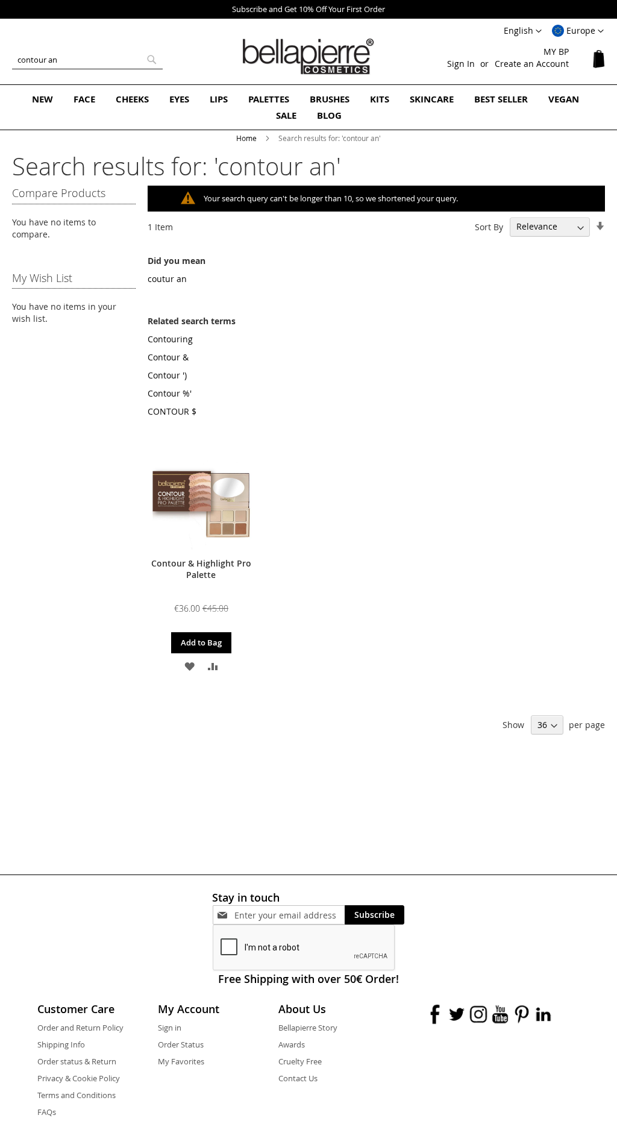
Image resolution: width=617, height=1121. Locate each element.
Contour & (168, 357)
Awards (291, 1044)
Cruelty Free (300, 1061)
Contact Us (298, 1078)
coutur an (167, 278)
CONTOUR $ (172, 411)
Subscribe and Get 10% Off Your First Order (308, 9)
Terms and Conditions (76, 1095)
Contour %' (170, 393)
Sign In (461, 63)
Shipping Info (61, 1044)
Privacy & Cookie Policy (78, 1078)
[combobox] (87, 59)
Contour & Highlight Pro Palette (201, 568)
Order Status (181, 1044)
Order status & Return (76, 1061)
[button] (578, 31)
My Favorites (181, 1061)
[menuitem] (42, 99)
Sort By (489, 226)
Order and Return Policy (80, 1027)
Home (247, 138)
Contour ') (167, 375)
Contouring (170, 339)
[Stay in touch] (289, 915)
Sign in (169, 1027)
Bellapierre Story (307, 1027)
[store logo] (308, 56)
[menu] (308, 107)
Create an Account (532, 63)
